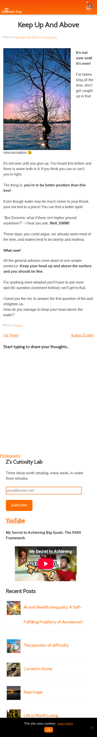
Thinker (18, 325)
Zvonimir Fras (49, 37)
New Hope (33, 692)
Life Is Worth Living (41, 715)
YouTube (15, 520)
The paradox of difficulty (46, 645)
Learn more (65, 723)
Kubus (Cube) (82, 335)
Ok (48, 730)
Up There (10, 335)
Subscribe (19, 505)
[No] (91, 727)
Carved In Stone (38, 668)
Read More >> (38, 635)
